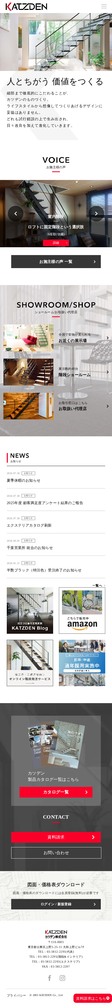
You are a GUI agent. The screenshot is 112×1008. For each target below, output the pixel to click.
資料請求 (56, 837)
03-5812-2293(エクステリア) (60, 961)
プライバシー (16, 995)
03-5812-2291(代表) (60, 951)
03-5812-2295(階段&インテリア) (60, 956)
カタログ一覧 (56, 792)
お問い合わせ (56, 852)
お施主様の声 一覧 (56, 261)
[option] (56, 42)
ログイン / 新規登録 (56, 904)
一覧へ (97, 585)
